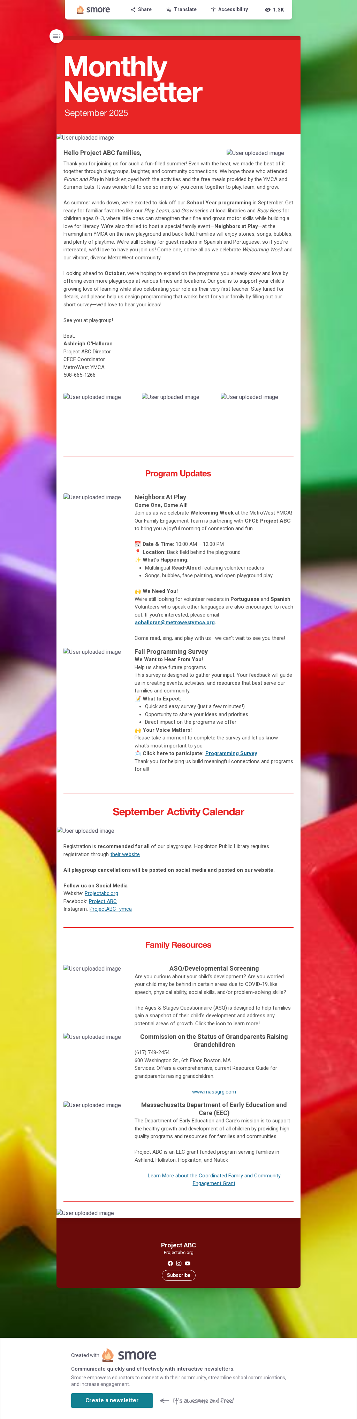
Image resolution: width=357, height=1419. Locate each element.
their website (125, 854)
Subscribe (178, 1275)
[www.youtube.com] (187, 1263)
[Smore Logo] (93, 9)
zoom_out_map (294, 140)
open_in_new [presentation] (281, 834)
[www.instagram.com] (179, 1263)
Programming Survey (231, 753)
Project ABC (103, 901)
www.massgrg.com (214, 1092)
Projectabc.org (101, 893)
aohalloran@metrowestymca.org (175, 622)
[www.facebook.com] (170, 1263)
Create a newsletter (112, 1400)
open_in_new (111, 655)
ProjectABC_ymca (111, 909)
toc (56, 36)
